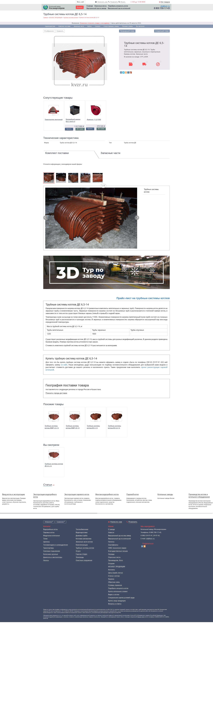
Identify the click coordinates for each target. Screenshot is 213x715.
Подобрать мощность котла (118, 6)
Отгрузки (111, 563)
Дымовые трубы (81, 535)
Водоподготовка (81, 532)
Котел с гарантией (154, 498)
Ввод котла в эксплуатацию (13, 494)
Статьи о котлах (114, 576)
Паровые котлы (48, 532)
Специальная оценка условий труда (121, 598)
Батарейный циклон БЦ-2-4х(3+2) (73, 120)
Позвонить (132, 522)
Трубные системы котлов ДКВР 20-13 (72, 427)
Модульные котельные (51, 535)
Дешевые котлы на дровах (82, 498)
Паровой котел (132, 494)
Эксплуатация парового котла (76, 494)
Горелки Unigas (81, 554)
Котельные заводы (165, 494)
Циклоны (46, 542)
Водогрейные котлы (50, 529)
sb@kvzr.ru (165, 6)
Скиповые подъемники (51, 551)
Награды (111, 554)
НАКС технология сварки (117, 548)
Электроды (80, 557)
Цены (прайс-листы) (115, 573)
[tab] (69, 155)
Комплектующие (82, 545)
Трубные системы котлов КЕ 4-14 (93, 427)
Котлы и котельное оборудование (104, 499)
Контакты (111, 570)
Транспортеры (48, 548)
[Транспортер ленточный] (54, 110)
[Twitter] (123, 72)
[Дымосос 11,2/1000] (96, 110)
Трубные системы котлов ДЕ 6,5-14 (54, 465)
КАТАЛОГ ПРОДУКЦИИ (116, 567)
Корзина (111, 579)
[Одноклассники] (126, 72)
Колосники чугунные (50, 554)
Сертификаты (113, 545)
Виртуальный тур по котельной (119, 8)
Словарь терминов (115, 585)
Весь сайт (80, 2)
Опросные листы (100, 6)
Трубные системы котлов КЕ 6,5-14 (114, 427)
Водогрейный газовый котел (182, 498)
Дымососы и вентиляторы (52, 557)
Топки (45, 539)
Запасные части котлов (84, 542)
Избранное (49, 522)
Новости (111, 532)
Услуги (78, 551)
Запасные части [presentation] (110, 153)
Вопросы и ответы (114, 604)
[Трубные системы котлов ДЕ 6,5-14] (79, 61)
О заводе (90, 6)
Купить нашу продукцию (117, 601)
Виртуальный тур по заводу (96, 8)
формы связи (141, 617)
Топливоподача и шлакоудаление (55, 545)
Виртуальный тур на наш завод (119, 535)
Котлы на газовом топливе (131, 498)
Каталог (80, 7)
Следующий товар (162, 31)
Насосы (46, 560)
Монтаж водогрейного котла (107, 494)
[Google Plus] (131, 72)
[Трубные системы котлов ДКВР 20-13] (75, 416)
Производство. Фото (115, 560)
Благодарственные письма (118, 551)
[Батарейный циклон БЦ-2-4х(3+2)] (75, 110)
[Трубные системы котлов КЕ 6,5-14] (117, 416)
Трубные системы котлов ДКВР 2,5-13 (52, 427)
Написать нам (116, 522)
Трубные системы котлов (85, 548)
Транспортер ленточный (53, 119)
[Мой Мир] (128, 72)
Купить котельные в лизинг (118, 591)
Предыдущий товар (127, 31)
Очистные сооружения (84, 560)
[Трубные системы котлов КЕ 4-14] (96, 416)
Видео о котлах (113, 594)
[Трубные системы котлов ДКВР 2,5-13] (54, 416)
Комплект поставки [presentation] (57, 153)
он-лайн (64, 365)
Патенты (111, 542)
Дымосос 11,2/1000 (94, 119)
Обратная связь (114, 582)
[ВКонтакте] (121, 72)
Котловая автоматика (83, 539)
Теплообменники (82, 529)
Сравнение (61, 522)
